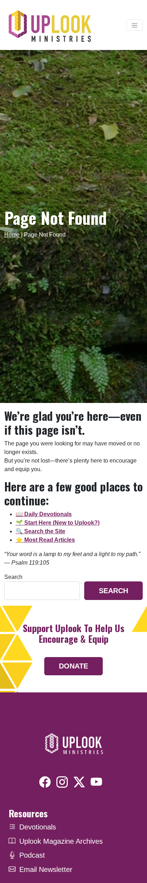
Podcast (32, 855)
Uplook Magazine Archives (61, 841)
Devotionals (37, 827)
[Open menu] (134, 25)
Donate (73, 666)
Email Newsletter (45, 869)
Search (13, 577)
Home (12, 235)
